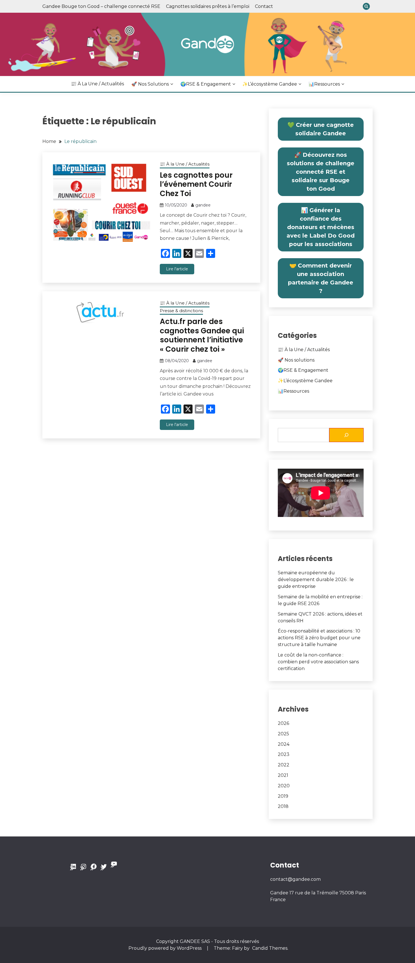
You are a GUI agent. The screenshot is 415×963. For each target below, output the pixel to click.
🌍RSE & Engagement (205, 84)
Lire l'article (177, 268)
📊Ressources (324, 84)
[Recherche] (346, 435)
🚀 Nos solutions (150, 84)
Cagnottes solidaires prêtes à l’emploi (207, 6)
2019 (283, 796)
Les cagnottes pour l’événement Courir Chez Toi (196, 184)
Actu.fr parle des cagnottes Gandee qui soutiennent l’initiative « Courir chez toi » (202, 335)
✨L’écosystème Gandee (269, 84)
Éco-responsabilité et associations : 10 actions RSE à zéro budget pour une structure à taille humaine (319, 637)
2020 (284, 785)
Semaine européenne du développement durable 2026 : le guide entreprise (316, 579)
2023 (283, 754)
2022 (283, 765)
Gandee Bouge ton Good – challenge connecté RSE (101, 6)
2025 (283, 733)
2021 (283, 775)
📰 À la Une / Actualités (97, 83)
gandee (203, 205)
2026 (283, 723)
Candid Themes (269, 948)
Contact (264, 6)
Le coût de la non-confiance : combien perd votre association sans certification (318, 661)
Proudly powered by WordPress (165, 948)
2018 (283, 806)
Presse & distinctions (181, 310)
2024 (283, 744)
